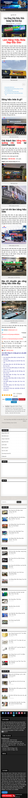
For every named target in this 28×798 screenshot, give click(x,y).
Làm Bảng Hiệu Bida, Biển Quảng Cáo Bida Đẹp (14, 19)
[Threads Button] (8, 713)
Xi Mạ (3, 456)
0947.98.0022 (7, 795)
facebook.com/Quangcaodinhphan (10, 334)
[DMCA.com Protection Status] (4, 732)
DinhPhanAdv (5, 728)
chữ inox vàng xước (19, 774)
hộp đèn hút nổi (19, 781)
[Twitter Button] (3, 713)
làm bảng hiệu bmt (9, 787)
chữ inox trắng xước (20, 776)
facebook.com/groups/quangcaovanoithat (12, 338)
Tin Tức (4, 450)
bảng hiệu (15, 786)
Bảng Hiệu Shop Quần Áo (12, 378)
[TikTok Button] (25, 713)
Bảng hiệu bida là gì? (9, 87)
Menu (4, 10)
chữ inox (14, 773)
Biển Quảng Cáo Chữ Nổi (14, 360)
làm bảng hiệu (8, 786)
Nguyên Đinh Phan (11, 23)
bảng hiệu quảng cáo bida (14, 141)
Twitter (9, 399)
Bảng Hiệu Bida (16, 39)
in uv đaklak (15, 789)
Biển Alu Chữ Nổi (16, 371)
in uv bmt (8, 789)
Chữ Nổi (4, 436)
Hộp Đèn (4, 441)
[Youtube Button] (22, 713)
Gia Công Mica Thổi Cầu (15, 599)
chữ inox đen (5, 778)
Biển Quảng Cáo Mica (17, 367)
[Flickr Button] (19, 713)
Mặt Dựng (4, 447)
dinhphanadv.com (12, 330)
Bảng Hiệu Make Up (13, 357)
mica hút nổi (21, 779)
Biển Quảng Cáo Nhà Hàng (12, 384)
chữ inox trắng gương (8, 776)
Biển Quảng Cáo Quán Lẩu (13, 381)
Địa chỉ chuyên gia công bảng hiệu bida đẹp (14, 94)
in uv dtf (7, 784)
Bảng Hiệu (14, 15)
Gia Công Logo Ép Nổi (14, 620)
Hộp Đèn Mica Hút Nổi (14, 606)
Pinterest (22, 399)
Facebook (15, 399)
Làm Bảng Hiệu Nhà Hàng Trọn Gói (17, 579)
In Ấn (3, 444)
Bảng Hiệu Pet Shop (11, 374)
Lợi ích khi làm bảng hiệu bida (12, 91)
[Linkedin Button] (14, 713)
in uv (13, 783)
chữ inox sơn (21, 773)
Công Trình (4, 438)
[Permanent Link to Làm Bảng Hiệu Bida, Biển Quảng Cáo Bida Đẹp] (14, 31)
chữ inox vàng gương (8, 774)
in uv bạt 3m (13, 784)
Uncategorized (5, 453)
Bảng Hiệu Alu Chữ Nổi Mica (13, 364)
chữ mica (11, 781)
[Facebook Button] (6, 713)
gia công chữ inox (6, 773)
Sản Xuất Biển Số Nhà (17, 388)
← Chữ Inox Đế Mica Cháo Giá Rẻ (9, 422)
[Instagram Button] (16, 713)
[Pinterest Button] (11, 713)
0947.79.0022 (13, 740)
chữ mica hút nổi (12, 779)
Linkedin (14, 402)
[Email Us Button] (14, 715)
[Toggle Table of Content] (23, 84)
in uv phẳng (18, 783)
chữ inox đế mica (14, 778)
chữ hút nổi (5, 781)
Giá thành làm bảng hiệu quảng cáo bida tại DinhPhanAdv (14, 89)
